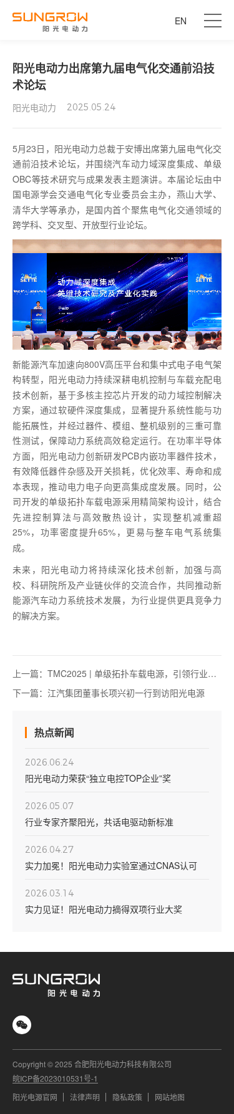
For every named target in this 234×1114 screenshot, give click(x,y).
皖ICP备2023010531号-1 (55, 1078)
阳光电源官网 (34, 1097)
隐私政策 (127, 1097)
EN (181, 20)
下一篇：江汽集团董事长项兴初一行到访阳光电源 (108, 693)
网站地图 (170, 1097)
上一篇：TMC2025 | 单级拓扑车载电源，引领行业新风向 (114, 673)
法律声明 (85, 1097)
